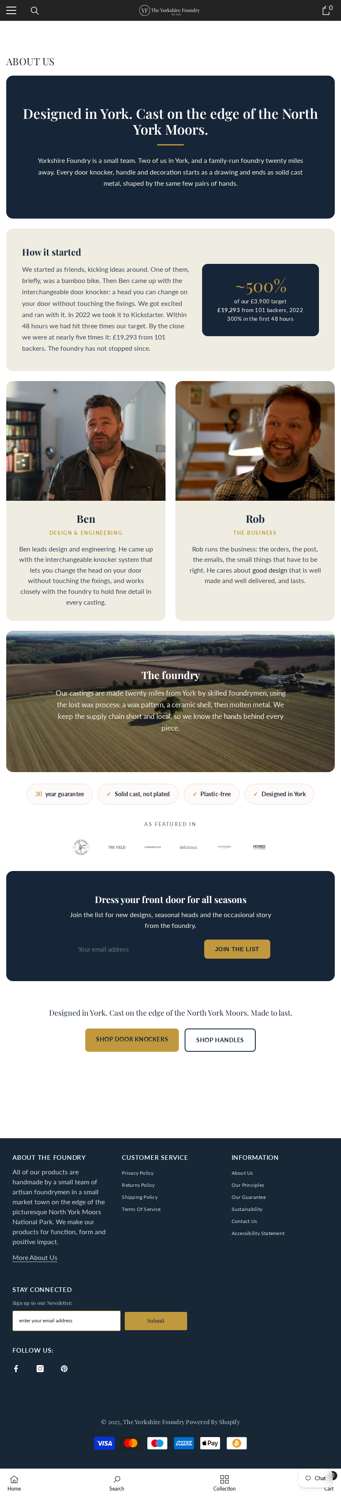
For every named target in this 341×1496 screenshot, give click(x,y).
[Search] (35, 11)
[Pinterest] (64, 1369)
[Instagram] (40, 1369)
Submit (156, 1320)
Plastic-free (212, 794)
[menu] (11, 10)
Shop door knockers (132, 1039)
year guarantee (59, 794)
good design (269, 570)
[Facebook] (16, 1369)
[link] (117, 1482)
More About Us (34, 1257)
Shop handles (220, 1039)
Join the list (237, 949)
